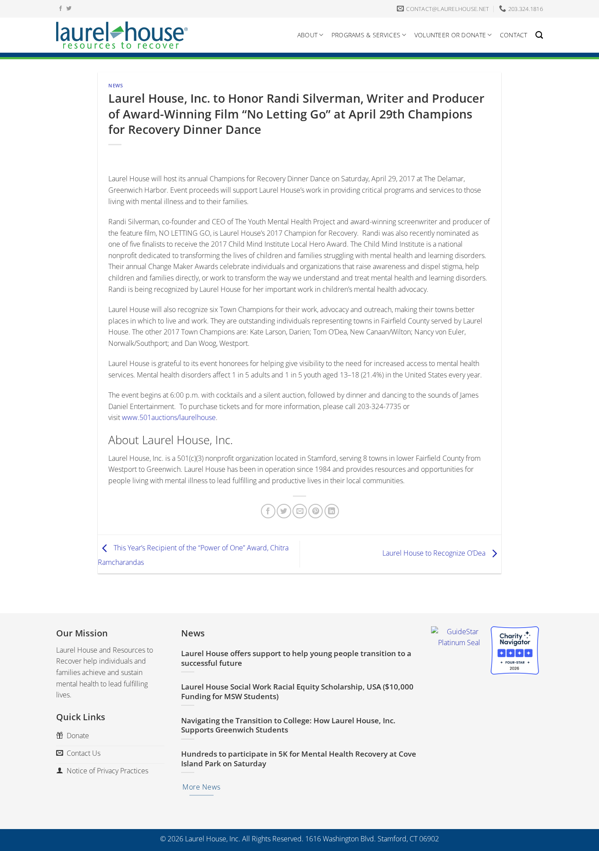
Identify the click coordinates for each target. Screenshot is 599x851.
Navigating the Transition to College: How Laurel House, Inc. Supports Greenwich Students (288, 725)
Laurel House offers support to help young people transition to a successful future (296, 658)
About (307, 35)
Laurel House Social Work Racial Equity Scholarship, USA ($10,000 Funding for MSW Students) (297, 691)
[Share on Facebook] (268, 511)
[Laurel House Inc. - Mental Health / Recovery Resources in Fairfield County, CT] (122, 35)
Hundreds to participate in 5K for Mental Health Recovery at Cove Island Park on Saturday (298, 758)
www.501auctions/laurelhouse (169, 417)
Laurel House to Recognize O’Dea (434, 553)
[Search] (539, 35)
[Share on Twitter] (284, 511)
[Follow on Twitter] (68, 9)
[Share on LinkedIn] (331, 511)
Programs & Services (366, 35)
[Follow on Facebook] (60, 9)
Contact (514, 35)
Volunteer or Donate (450, 35)
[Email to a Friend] (299, 511)
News (115, 85)
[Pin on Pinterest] (315, 511)
